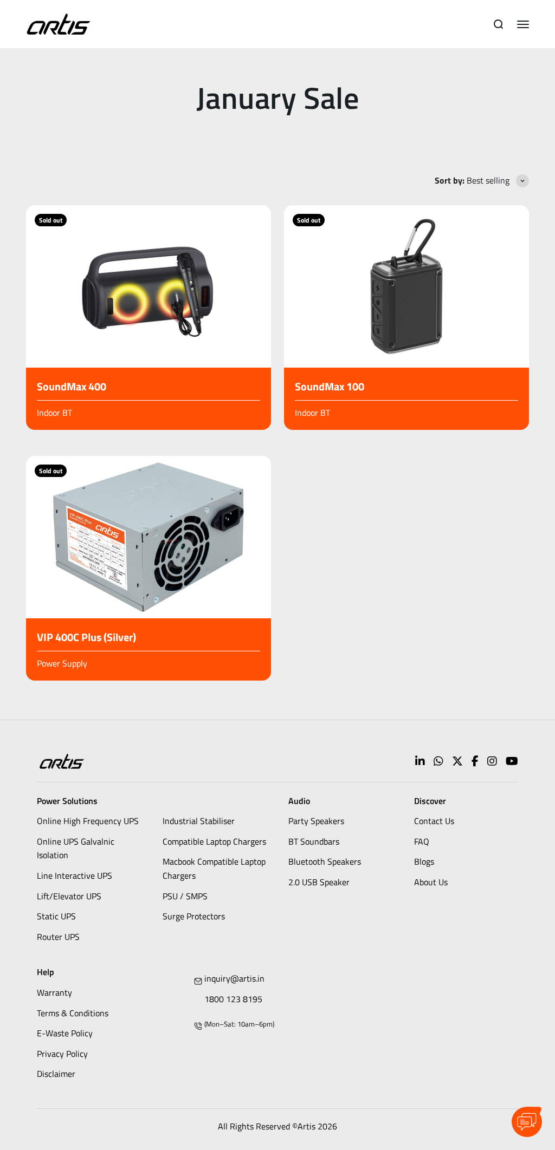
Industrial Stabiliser (199, 820)
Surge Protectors (194, 916)
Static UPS (56, 916)
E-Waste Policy (65, 1033)
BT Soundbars (313, 841)
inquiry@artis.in (234, 978)
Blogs (424, 861)
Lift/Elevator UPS (69, 896)
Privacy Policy (62, 1053)
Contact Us (434, 820)
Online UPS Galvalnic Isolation (75, 848)
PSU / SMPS (185, 896)
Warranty (54, 992)
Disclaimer (56, 1073)
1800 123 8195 (233, 998)
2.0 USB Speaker (319, 881)
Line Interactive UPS (74, 875)
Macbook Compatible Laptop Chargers (214, 868)
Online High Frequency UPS (88, 820)
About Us (431, 881)
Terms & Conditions (72, 1013)
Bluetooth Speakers (324, 861)
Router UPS (58, 936)
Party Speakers (316, 820)
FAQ (421, 841)
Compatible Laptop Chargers (214, 841)
